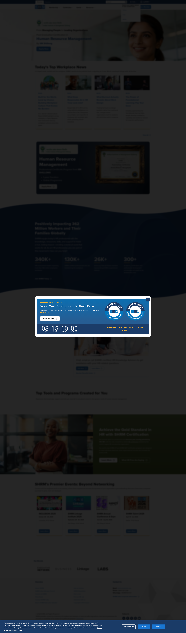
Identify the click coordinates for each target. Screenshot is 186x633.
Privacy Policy (17, 630)
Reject (144, 626)
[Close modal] (148, 299)
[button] (50, 318)
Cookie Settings (128, 626)
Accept (158, 626)
